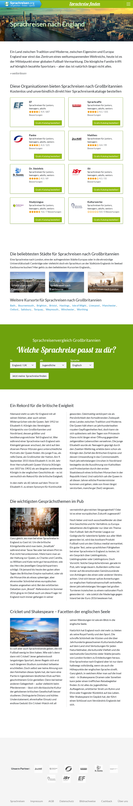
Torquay (38, 309)
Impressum (36, 801)
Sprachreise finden (29, 375)
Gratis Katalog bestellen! (48, 123)
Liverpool (94, 305)
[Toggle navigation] (128, 4)
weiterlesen (19, 73)
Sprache (74, 360)
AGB (51, 801)
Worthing (82, 309)
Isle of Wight (79, 305)
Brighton (42, 305)
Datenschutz (67, 801)
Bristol (53, 305)
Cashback (106, 801)
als (41, 360)
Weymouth (52, 309)
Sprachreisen (17, 801)
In (11, 360)
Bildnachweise (87, 801)
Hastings (64, 305)
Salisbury (26, 309)
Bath (12, 305)
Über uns (123, 801)
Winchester (67, 309)
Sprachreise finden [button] (84, 3)
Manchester (109, 305)
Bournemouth (26, 305)
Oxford (14, 309)
